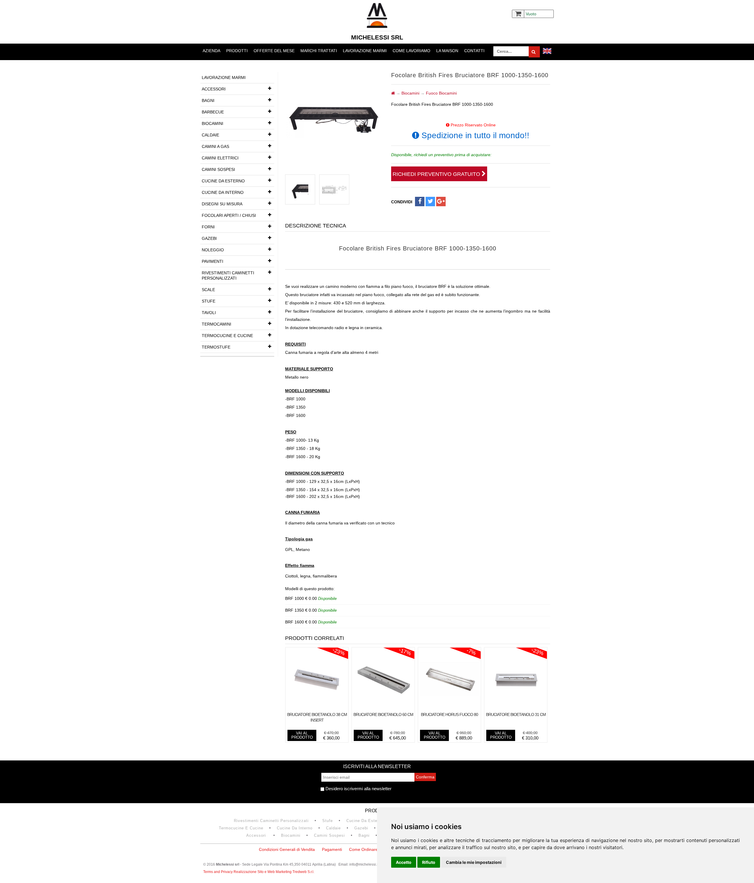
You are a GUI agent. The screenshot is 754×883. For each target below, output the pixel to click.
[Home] (393, 93)
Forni (208, 227)
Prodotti (237, 50)
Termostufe (216, 347)
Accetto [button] (403, 862)
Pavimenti (212, 261)
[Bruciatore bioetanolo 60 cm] (383, 707)
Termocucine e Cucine (227, 335)
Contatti (474, 50)
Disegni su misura (222, 204)
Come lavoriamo (411, 50)
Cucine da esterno (223, 181)
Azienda (211, 50)
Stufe (208, 301)
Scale (208, 289)
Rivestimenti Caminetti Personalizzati (228, 275)
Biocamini (212, 123)
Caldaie (210, 135)
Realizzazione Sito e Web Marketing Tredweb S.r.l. (274, 872)
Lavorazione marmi (365, 50)
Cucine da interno (223, 192)
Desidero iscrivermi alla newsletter (357, 788)
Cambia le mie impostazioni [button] (474, 862)
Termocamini (216, 324)
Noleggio (213, 249)
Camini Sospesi (218, 169)
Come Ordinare (363, 849)
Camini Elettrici (220, 158)
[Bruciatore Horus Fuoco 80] (449, 707)
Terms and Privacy (218, 872)
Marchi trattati (318, 50)
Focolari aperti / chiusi (229, 215)
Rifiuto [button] (428, 862)
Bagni (208, 100)
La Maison (447, 50)
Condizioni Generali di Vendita (287, 849)
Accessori (214, 89)
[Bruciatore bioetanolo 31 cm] (516, 707)
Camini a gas (215, 146)
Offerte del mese (274, 50)
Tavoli (209, 312)
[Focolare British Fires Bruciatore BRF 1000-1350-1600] (300, 189)
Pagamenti (332, 849)
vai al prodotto (302, 735)
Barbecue (213, 112)
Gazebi (209, 238)
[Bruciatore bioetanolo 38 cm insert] (317, 707)
